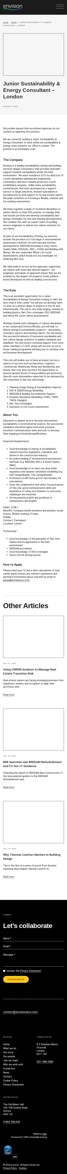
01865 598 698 (11, 1121)
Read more (8, 694)
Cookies (23, 1168)
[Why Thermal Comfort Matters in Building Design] (33, 822)
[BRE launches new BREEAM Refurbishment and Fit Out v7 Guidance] (33, 729)
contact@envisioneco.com (20, 1012)
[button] (60, 7)
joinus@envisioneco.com (16, 580)
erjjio (44, 1134)
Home (5, 22)
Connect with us (16, 979)
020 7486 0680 (45, 1061)
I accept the (23, 970)
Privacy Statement (30, 970)
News (14, 22)
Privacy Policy (10, 1168)
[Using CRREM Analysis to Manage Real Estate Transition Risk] (33, 636)
